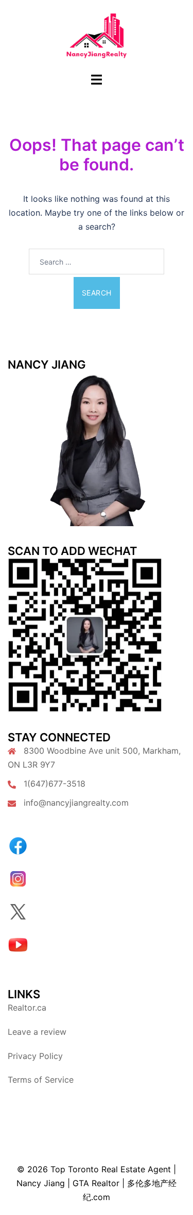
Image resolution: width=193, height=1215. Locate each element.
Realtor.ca (27, 1007)
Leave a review (37, 1032)
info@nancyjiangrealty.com (76, 802)
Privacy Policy (35, 1056)
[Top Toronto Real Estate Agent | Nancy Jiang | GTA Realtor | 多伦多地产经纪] (96, 35)
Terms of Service (41, 1079)
